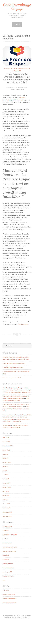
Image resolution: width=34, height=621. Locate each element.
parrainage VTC (7, 572)
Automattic (25, 617)
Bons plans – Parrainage (10, 534)
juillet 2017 (6, 466)
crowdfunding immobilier (10, 547)
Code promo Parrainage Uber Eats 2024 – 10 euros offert (16, 409)
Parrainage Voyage (21, 87)
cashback (5, 539)
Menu (17, 24)
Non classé (6, 555)
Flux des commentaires (9, 598)
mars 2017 (6, 479)
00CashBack (6, 425)
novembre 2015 (7, 516)
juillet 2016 (6, 495)
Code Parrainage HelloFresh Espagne (13, 363)
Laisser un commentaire (17, 89)
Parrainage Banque (8, 567)
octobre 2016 (7, 487)
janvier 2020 (6, 450)
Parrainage (6, 559)
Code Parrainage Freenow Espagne (13, 367)
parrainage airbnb (8, 563)
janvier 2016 (6, 508)
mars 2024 (6, 437)
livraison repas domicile (9, 551)
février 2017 (6, 483)
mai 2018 (5, 454)
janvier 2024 (6, 441)
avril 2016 (5, 499)
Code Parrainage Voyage (17, 6)
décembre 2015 (7, 512)
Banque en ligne (10, 69)
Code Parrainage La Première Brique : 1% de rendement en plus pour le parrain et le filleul (17, 78)
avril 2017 (5, 475)
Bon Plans (5, 530)
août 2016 (6, 491)
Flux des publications (9, 594)
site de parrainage (23, 324)
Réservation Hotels (8, 576)
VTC (4, 580)
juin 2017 (5, 470)
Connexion (6, 590)
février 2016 (6, 504)
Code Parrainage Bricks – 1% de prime (14, 377)
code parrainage (7, 543)
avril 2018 (5, 458)
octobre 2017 (7, 462)
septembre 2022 (7, 446)
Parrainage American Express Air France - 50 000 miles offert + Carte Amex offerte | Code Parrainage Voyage (17, 417)
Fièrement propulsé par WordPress (17, 615)
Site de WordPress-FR (9, 602)
